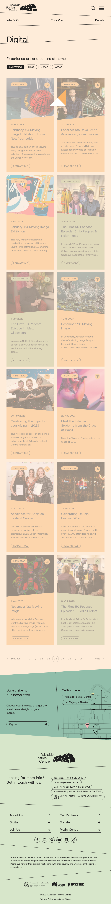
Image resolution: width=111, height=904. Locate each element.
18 (69, 659)
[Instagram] (44, 840)
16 (55, 659)
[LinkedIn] (66, 840)
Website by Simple (62, 899)
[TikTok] (74, 840)
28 (81, 659)
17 (62, 659)
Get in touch (16, 782)
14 (41, 659)
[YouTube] (59, 840)
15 (48, 659)
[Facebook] (37, 840)
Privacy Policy (46, 899)
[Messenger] (52, 840)
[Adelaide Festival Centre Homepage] (21, 7)
